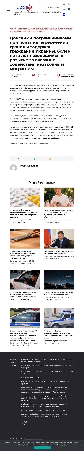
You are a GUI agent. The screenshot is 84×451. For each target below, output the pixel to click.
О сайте (13, 365)
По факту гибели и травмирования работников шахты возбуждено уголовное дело (58, 334)
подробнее (45, 443)
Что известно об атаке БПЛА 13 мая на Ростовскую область (58, 293)
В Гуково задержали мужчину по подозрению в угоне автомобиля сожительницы (23, 294)
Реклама (13, 362)
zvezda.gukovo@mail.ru (51, 12)
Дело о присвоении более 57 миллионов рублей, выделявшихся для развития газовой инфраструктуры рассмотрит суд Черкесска (23, 335)
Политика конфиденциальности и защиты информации (43, 410)
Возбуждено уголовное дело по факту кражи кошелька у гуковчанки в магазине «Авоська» (59, 213)
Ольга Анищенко (29, 166)
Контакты (13, 360)
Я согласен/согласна (42, 448)
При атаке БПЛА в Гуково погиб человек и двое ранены (58, 252)
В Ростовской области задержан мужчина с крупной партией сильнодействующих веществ (23, 213)
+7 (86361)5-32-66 (51, 7)
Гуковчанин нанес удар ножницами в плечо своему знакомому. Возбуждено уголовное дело (22, 254)
